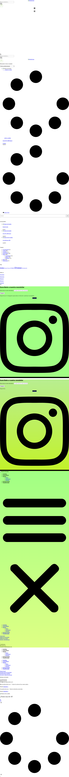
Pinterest (2, 278)
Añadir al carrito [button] (8, 69)
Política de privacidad (4, 637)
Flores (4, 476)
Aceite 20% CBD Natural (7, 140)
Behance (2, 280)
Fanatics (12, 268)
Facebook (2, 274)
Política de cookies (4, 638)
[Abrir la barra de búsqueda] (0, 54)
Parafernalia (6, 482)
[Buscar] (1, 4)
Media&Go (5, 686)
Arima (2, 268)
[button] (34, 8)
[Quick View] (4, 69)
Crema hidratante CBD (6, 240)
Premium (7, 480)
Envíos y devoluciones (5, 639)
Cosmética (6, 475)
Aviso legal (2, 636)
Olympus (18, 268)
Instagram (2, 276)
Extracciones (6, 481)
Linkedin (2, 283)
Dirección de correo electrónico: (7, 290)
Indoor (6, 477)
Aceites (4, 143)
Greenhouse (8, 478)
